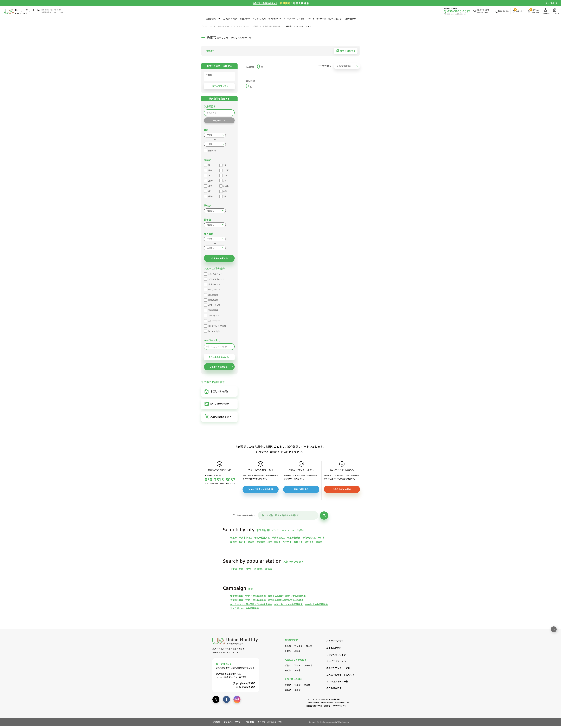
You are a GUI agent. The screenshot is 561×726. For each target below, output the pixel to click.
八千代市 (287, 541)
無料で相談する (301, 489)
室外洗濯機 (213, 299)
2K (209, 175)
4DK (225, 191)
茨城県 (297, 650)
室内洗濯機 (213, 294)
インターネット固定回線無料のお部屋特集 (251, 604)
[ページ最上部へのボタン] (554, 629)
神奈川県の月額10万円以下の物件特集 (287, 596)
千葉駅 (233, 568)
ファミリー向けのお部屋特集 (244, 608)
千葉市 (233, 537)
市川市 (321, 537)
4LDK (210, 196)
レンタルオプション (336, 654)
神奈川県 (298, 645)
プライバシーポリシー (233, 721)
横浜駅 (288, 690)
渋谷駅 (307, 685)
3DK (210, 185)
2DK (225, 175)
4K (209, 191)
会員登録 (545, 13)
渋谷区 (297, 665)
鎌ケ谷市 (309, 541)
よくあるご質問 (259, 18)
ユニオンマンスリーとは (293, 18)
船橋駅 (268, 568)
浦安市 (319, 541)
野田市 (251, 541)
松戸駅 (249, 568)
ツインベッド (214, 289)
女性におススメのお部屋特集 (288, 604)
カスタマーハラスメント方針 (270, 721)
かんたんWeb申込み (342, 489)
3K (224, 180)
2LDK (210, 180)
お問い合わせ (350, 18)
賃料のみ (212, 150)
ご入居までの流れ (230, 18)
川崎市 (297, 670)
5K (224, 196)
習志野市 (261, 541)
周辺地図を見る (247, 687)
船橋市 (233, 541)
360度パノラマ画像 (217, 325)
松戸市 (242, 541)
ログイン (555, 13)
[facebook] (226, 699)
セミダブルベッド (216, 279)
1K (224, 165)
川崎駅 (297, 690)
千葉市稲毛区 (278, 537)
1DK (210, 170)
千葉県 (288, 650)
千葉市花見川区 (262, 537)
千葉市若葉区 (293, 537)
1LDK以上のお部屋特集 (316, 604)
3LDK (225, 185)
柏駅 (241, 568)
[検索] (324, 515)
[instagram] (236, 699)
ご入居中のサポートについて (337, 674)
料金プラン (245, 18)
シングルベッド (215, 273)
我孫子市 (298, 541)
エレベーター (214, 320)
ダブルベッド (214, 284)
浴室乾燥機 (213, 310)
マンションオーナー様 (316, 18)
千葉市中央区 (245, 537)
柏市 (269, 541)
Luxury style (214, 331)
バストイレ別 (214, 305)
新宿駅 (288, 685)
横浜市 (288, 670)
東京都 (288, 645)
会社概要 (216, 721)
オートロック (214, 315)
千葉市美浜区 (309, 537)
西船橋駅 (258, 568)
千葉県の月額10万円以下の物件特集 (248, 600)
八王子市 (308, 665)
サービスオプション (336, 661)
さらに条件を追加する (218, 357)
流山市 (277, 541)
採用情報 (250, 721)
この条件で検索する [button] (218, 258)
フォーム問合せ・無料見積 (260, 489)
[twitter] (215, 699)
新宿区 (288, 665)
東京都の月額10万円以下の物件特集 (248, 596)
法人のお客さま (335, 18)
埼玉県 (309, 645)
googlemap (245, 683)
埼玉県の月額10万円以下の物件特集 (285, 600)
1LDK (225, 170)
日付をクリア (219, 120)
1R (209, 165)
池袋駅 (297, 685)
